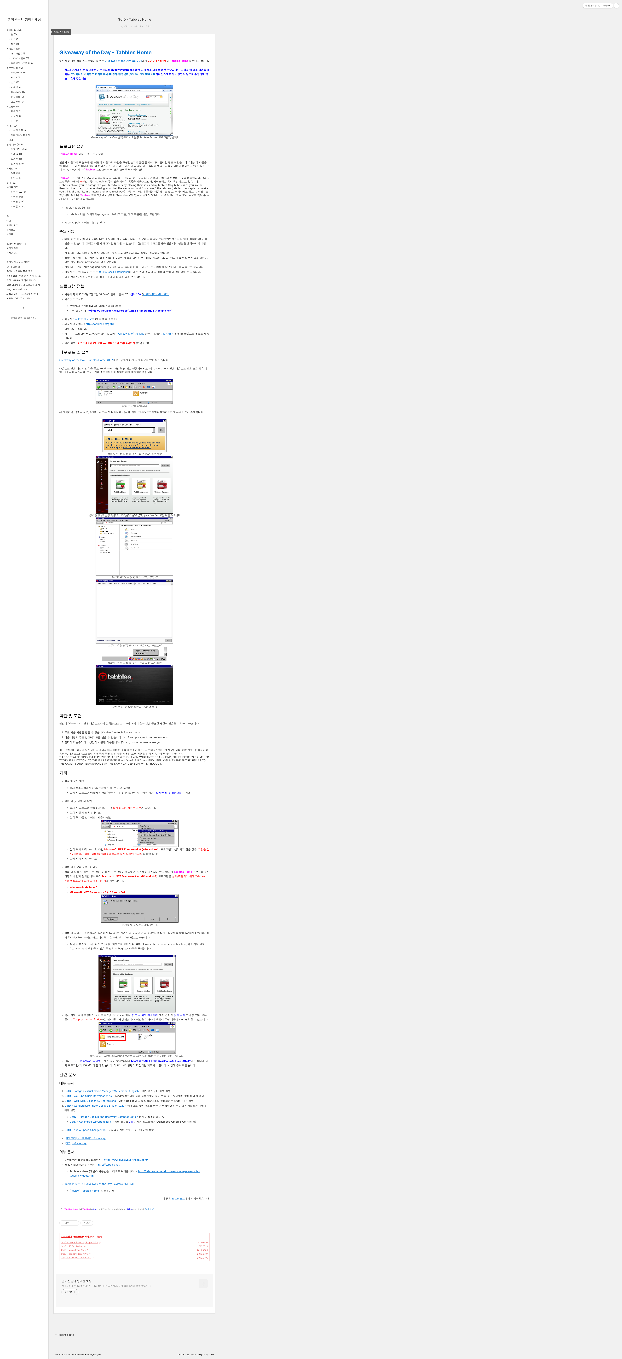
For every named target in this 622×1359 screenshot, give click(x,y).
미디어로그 (12, 225)
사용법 (15, 87)
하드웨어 (13, 106)
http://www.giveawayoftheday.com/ (126, 1159)
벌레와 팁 (14, 29)
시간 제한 (167, 333)
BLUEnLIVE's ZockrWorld (19, 298)
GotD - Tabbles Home (134, 19)
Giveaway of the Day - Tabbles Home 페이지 (86, 360)
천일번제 (18, 149)
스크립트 (13, 48)
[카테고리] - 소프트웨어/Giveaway (85, 1138)
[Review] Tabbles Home (84, 1190)
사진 (14, 120)
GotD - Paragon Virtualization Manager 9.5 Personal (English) (102, 1091)
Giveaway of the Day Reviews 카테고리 (110, 1183)
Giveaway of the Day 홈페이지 (123, 60)
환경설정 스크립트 (22, 63)
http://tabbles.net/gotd (100, 323)
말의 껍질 (17, 163)
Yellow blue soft (84, 319)
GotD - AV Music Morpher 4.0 (76, 1257)
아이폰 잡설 (18, 196)
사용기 (16, 116)
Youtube (88, 1354)
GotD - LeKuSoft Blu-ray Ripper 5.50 (79, 1242)
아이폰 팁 (17, 201)
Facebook (79, 1354)
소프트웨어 (15, 68)
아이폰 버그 (18, 206)
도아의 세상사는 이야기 (18, 262)
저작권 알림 (12, 248)
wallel (211, 1354)
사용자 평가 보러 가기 (156, 294)
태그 (8, 220)
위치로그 (11, 229)
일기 (11, 182)
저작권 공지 (12, 252)
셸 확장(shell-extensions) (114, 271)
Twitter (71, 1354)
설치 (14, 82)
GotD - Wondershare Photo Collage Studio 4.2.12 (94, 1105)
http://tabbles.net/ (109, 1164)
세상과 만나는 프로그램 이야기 (22, 293)
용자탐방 (16, 173)
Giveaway (18, 92)
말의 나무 (14, 144)
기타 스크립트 (19, 58)
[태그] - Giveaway (75, 1143)
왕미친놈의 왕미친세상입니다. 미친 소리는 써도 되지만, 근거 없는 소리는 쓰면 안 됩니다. (106, 1285)
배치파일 (17, 53)
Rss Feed (59, 1354)
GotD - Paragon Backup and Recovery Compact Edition (104, 1116)
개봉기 (15, 111)
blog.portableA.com (16, 289)
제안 (14, 44)
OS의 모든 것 (13, 266)
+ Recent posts (64, 1334)
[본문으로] (149, 1209)
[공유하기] (71, 1223)
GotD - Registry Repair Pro (74, 1254)
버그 (15, 39)
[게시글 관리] (76, 1223)
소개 (15, 77)
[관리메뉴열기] (616, 5)
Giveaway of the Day (131, 333)
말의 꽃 (16, 153)
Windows (18, 72)
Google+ (97, 1354)
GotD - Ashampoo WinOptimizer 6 (91, 1121)
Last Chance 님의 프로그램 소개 (23, 284)
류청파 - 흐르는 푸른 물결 (19, 271)
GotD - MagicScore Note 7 (74, 1250)
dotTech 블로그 (73, 1183)
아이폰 (12, 187)
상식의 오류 (18, 130)
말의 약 (16, 158)
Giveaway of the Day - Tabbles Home (105, 52)
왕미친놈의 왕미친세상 (24, 19)
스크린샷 (17, 101)
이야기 (12, 125)
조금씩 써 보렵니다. (16, 243)
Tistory (192, 1354)
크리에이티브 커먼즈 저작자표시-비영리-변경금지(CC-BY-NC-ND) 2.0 (112, 74)
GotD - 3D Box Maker (72, 1246)
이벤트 (16, 177)
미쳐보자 (13, 168)
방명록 (9, 234)
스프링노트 (178, 1198)
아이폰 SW (18, 191)
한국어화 (17, 96)
